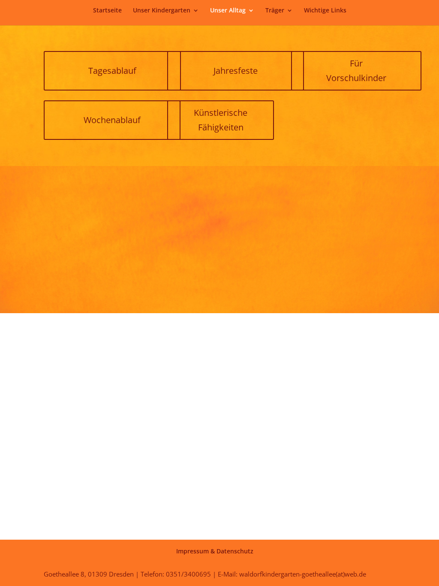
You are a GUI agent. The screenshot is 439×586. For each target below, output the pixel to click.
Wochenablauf (112, 120)
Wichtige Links (325, 10)
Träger (274, 10)
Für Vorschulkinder (356, 70)
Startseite (107, 10)
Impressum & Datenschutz (214, 551)
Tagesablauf (112, 70)
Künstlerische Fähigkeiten (220, 120)
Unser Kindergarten (161, 10)
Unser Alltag (228, 10)
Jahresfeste (235, 70)
